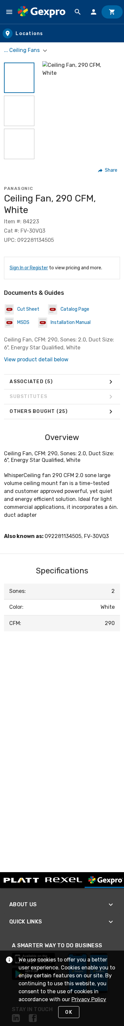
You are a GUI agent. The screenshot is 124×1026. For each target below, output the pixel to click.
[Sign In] (94, 12)
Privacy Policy (88, 999)
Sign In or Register (29, 268)
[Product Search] (78, 12)
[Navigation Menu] (9, 12)
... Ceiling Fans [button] (22, 50)
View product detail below (36, 359)
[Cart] (112, 12)
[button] (19, 78)
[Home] (41, 12)
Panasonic (18, 188)
